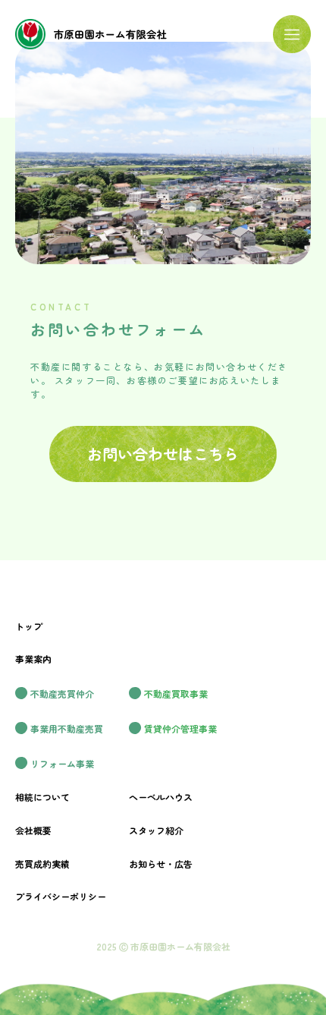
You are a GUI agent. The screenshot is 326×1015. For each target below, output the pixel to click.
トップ (28, 625)
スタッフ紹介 (156, 830)
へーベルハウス (161, 796)
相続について (42, 796)
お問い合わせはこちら (163, 454)
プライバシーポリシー (60, 896)
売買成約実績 (42, 863)
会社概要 (33, 830)
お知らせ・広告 (161, 863)
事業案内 (33, 658)
